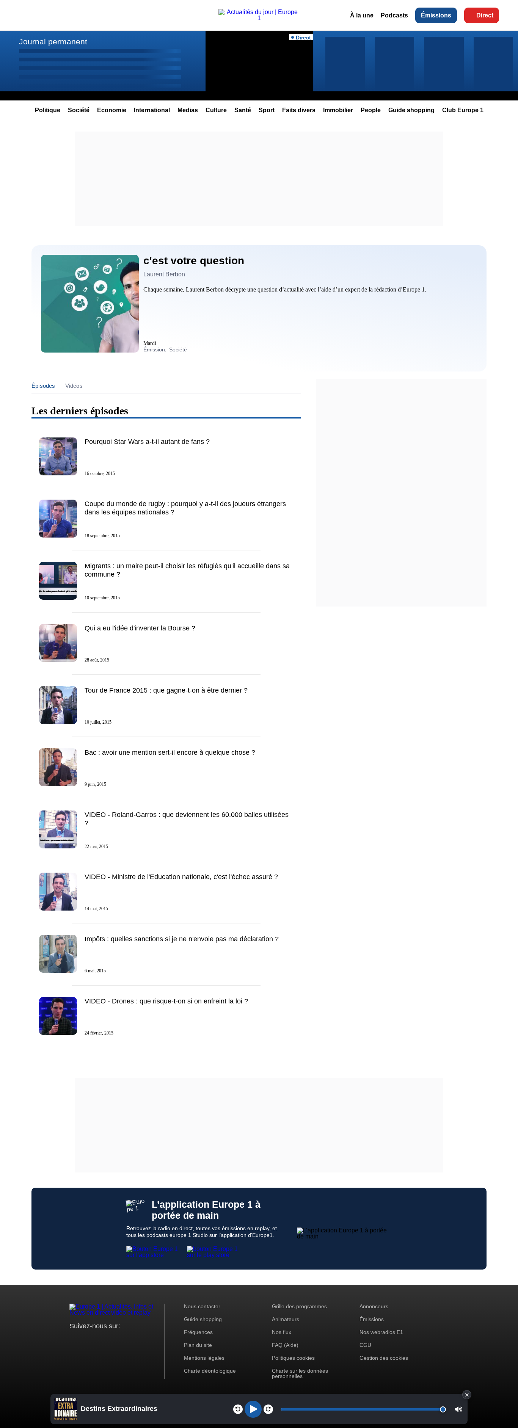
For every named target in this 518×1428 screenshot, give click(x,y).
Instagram (87, 1340)
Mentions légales (204, 1358)
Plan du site (198, 1345)
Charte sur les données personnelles (300, 1373)
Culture (216, 110)
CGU (365, 1345)
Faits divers (299, 110)
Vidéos (74, 385)
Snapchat (125, 1340)
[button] (459, 1409)
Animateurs (285, 1319)
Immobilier (338, 110)
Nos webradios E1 (381, 1332)
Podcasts (394, 15)
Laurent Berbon (164, 274)
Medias (187, 110)
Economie (111, 110)
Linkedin (138, 1340)
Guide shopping (411, 110)
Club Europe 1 (462, 110)
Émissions (436, 15)
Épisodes (43, 385)
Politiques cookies (293, 1358)
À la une (362, 15)
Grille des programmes (299, 1306)
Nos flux (281, 1332)
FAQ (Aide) (285, 1345)
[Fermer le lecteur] (466, 1394)
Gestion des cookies (383, 1358)
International (152, 110)
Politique (47, 110)
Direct (484, 15)
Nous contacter (202, 1306)
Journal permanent (53, 41)
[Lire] (253, 1409)
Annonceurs (373, 1306)
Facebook (100, 1340)
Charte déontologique (210, 1371)
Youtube (113, 1340)
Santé (242, 110)
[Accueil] (258, 18)
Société (78, 110)
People (371, 110)
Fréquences (198, 1332)
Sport (267, 110)
